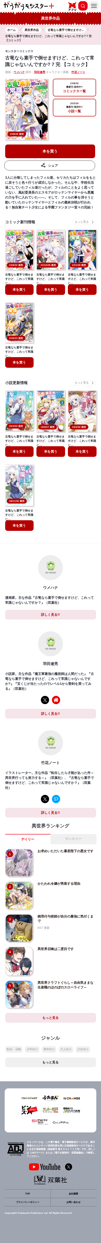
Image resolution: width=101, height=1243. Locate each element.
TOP (27, 1193)
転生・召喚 (14, 1049)
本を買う (50, 151)
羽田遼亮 (39, 72)
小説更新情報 (16, 383)
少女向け (83, 1049)
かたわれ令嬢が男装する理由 (59, 883)
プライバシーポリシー (27, 1202)
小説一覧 (74, 107)
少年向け (32, 1049)
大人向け (66, 1049)
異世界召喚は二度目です (56, 949)
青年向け (49, 1049)
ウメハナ (19, 72)
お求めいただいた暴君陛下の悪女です (65, 851)
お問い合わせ (73, 1202)
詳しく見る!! (50, 614)
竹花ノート (78, 72)
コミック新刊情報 (20, 222)
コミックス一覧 (74, 87)
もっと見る (50, 1018)
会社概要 (73, 1193)
